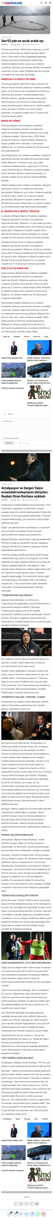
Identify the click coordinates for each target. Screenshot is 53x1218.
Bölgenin (17, 336)
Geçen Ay (36, 336)
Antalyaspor (7, 1119)
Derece (26, 336)
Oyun (36, 1119)
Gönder (9, 443)
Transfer (45, 1119)
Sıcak (46, 336)
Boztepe (27, 1119)
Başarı (18, 1119)
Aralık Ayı (6, 336)
